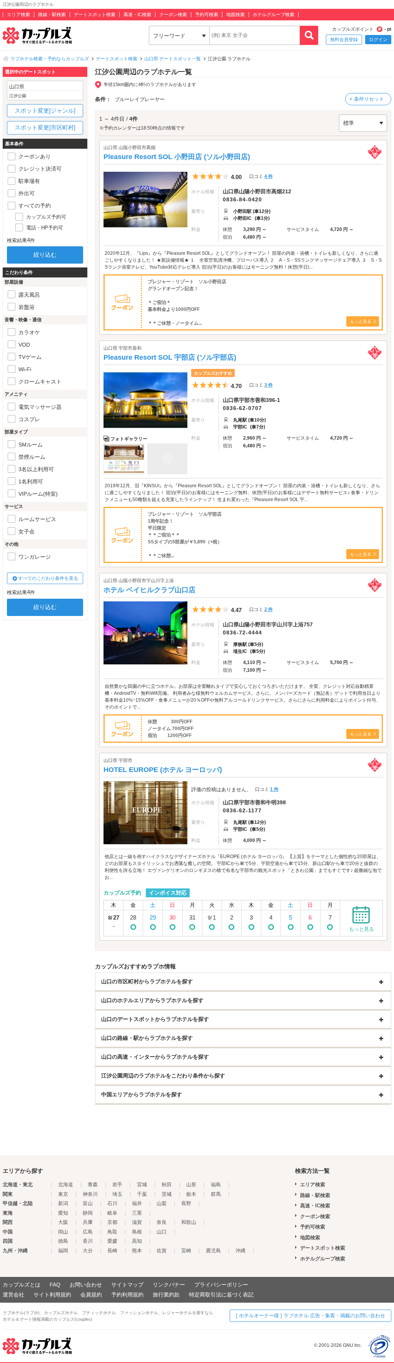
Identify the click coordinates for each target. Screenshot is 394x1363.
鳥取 (112, 1232)
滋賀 (137, 1222)
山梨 (162, 1203)
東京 (63, 1194)
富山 (88, 1203)
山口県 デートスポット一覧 (172, 58)
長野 (186, 1203)
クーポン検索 (173, 14)
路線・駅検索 (52, 14)
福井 (137, 1203)
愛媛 (112, 1241)
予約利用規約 (127, 1295)
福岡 (63, 1250)
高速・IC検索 (137, 14)
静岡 (88, 1213)
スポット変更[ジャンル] (45, 110)
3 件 (268, 385)
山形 (191, 1184)
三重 (137, 1213)
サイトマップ (127, 1285)
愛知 (63, 1213)
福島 (216, 1184)
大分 (88, 1250)
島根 (137, 1232)
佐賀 (162, 1250)
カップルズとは (21, 1285)
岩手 (117, 1184)
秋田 (167, 1184)
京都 (112, 1222)
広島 (88, 1232)
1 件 (274, 789)
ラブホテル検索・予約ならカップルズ (49, 58)
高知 (137, 1241)
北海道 (65, 1184)
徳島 (63, 1241)
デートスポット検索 (94, 14)
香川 (88, 1241)
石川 (112, 1203)
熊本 (137, 1250)
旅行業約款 (166, 1295)
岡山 (63, 1232)
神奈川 (90, 1194)
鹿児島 (213, 1250)
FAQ (55, 1285)
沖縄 (240, 1250)
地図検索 (235, 14)
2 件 (268, 609)
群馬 (216, 1194)
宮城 (142, 1184)
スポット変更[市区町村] (45, 127)
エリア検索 (18, 14)
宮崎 (186, 1250)
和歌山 (188, 1222)
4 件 (268, 176)
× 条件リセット (366, 99)
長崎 (112, 1250)
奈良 (162, 1222)
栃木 (191, 1194)
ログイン (378, 39)
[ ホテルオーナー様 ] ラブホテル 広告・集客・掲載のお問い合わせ (310, 1315)
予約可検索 (206, 14)
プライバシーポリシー (221, 1285)
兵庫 (88, 1222)
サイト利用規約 (52, 1295)
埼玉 (117, 1194)
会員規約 (91, 1295)
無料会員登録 (344, 39)
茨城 (167, 1194)
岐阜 (112, 1213)
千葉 (142, 1194)
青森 (93, 1184)
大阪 (63, 1222)
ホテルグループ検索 (273, 14)
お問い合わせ (86, 1285)
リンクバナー (169, 1285)
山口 (162, 1232)
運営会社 (13, 1295)
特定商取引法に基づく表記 (221, 1295)
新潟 (63, 1203)
